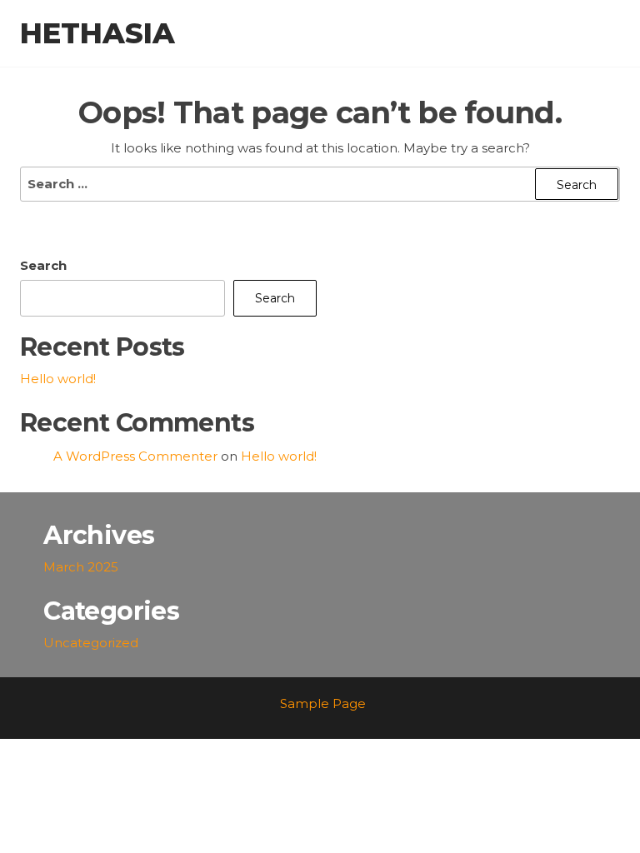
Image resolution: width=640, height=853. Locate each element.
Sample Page (323, 703)
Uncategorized (90, 643)
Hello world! (58, 379)
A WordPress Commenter (135, 456)
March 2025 (80, 567)
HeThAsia (97, 33)
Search (43, 265)
